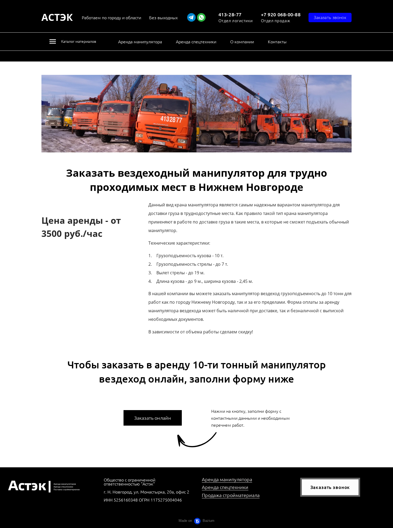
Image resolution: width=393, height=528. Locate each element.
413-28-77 (230, 14)
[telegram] (191, 17)
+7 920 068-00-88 (281, 14)
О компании (242, 41)
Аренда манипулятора (140, 41)
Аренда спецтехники (196, 41)
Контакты (277, 41)
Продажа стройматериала (231, 495)
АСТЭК (57, 17)
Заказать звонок (330, 487)
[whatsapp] (201, 17)
